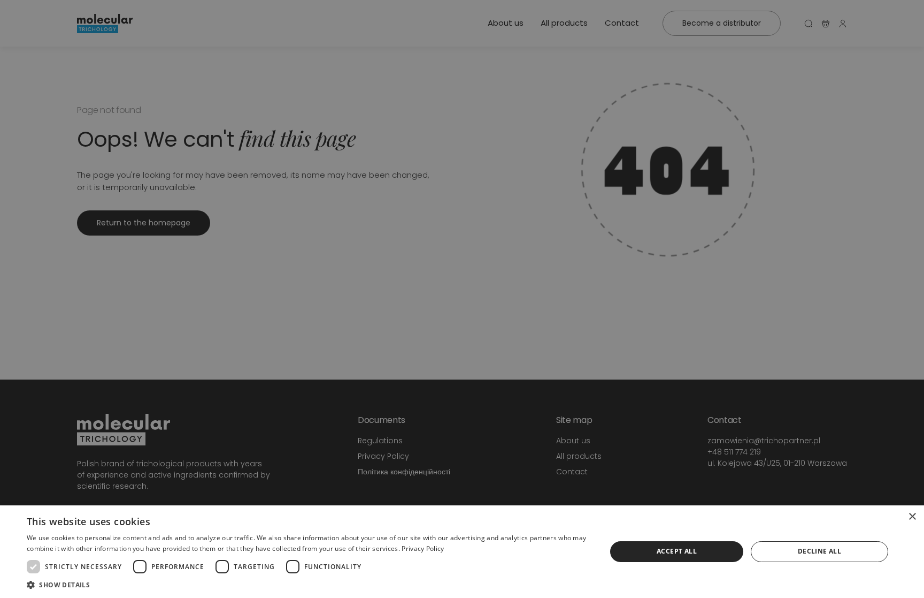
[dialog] (462, 551)
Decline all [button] (819, 551)
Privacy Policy (423, 548)
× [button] (912, 517)
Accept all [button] (677, 551)
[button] (308, 584)
